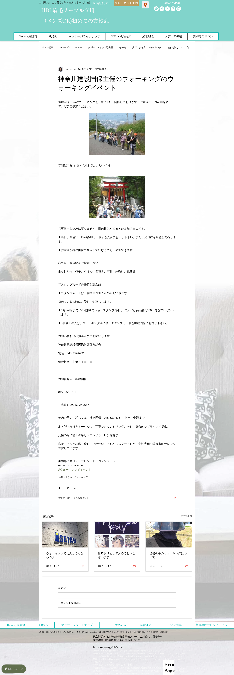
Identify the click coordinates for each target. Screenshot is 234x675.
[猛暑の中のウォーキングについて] (169, 534)
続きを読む (173, 47)
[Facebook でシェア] (59, 488)
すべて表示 (186, 515)
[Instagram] (178, 8)
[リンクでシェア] (83, 488)
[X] (167, 8)
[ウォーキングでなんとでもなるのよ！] (65, 534)
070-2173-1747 (172, 3)
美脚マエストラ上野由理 (100, 47)
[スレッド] (173, 8)
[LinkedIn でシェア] (75, 488)
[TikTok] (162, 8)
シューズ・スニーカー (71, 47)
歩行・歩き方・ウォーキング (146, 47)
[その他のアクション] (174, 69)
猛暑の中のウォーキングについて (168, 555)
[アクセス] (145, 4)
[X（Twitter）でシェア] (67, 488)
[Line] (156, 8)
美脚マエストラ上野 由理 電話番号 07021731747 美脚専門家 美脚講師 (135, 632)
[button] (187, 47)
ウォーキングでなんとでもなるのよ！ (64, 555)
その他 (122, 47)
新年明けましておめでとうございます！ (116, 555)
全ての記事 (47, 47)
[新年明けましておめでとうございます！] (117, 534)
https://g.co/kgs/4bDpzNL (108, 647)
